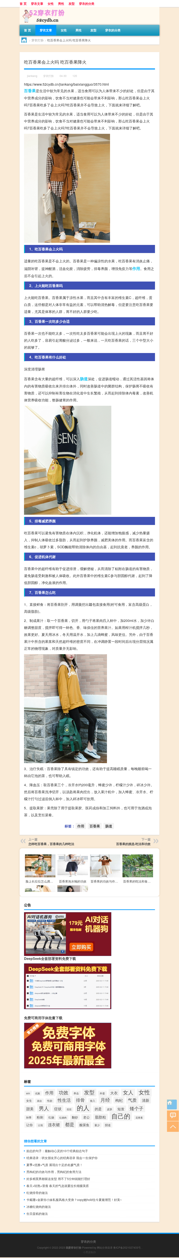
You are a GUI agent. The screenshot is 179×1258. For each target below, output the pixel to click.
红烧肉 (63, 1117)
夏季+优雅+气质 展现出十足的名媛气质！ (54, 1165)
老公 (86, 1117)
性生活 (64, 1100)
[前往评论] (172, 1115)
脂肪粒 (100, 1117)
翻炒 (75, 1117)
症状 (58, 1108)
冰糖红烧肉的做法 (38, 1206)
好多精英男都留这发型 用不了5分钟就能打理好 (58, 1179)
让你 (29, 1124)
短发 (120, 1108)
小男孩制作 (89, 1252)
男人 (44, 1108)
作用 (136, 268)
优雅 (37, 1093)
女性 (51, 3)
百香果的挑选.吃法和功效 (133, 844)
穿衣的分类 (86, 3)
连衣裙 (54, 1124)
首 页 (23, 3)
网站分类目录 (105, 1247)
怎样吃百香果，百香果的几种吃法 (51, 844)
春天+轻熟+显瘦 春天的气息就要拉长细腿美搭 (57, 1185)
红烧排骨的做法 (37, 1192)
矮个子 (136, 1108)
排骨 (80, 1100)
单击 (76, 1093)
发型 (72, 3)
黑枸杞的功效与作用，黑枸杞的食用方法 (53, 1172)
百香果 (30, 90)
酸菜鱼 (84, 1124)
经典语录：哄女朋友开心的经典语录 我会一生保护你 (62, 1158)
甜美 (30, 1108)
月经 (105, 1099)
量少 (97, 1125)
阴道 (108, 1125)
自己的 (120, 1115)
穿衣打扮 (37, 40)
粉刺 (40, 1117)
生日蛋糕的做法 (37, 1213)
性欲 (49, 1100)
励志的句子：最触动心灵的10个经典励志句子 (57, 1151)
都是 (69, 1124)
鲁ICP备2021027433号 (127, 1247)
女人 (128, 1092)
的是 (98, 1108)
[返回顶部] (172, 1126)
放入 (92, 1100)
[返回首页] (172, 1104)
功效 (63, 1092)
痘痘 (69, 1109)
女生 (29, 1100)
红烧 (51, 1117)
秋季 (28, 1117)
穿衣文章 (37, 3)
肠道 (84, 379)
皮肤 (109, 1109)
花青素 (139, 1117)
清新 (145, 1100)
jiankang (32, 76)
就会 (39, 1100)
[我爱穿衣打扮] (42, 8)
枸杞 (119, 1100)
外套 (102, 1093)
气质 (132, 1100)
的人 (83, 1107)
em (28, 1093)
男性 (61, 3)
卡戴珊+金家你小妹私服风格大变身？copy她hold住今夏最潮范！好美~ (74, 1199)
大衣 (114, 1092)
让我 (40, 1125)
